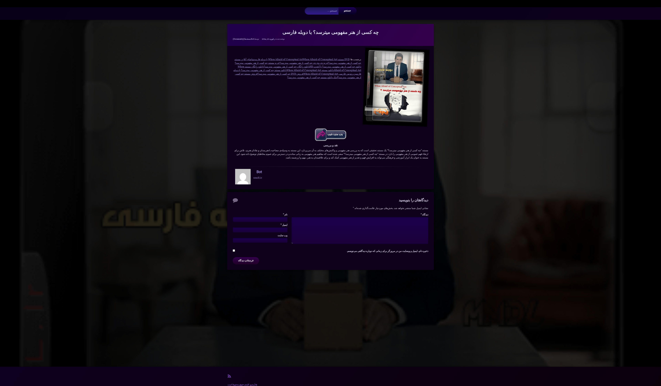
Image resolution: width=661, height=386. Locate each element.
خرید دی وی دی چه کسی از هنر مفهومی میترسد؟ (304, 63)
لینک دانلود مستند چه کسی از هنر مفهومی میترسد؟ (312, 77)
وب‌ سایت (282, 235)
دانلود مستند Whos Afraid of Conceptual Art (310, 70)
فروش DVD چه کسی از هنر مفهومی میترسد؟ (280, 74)
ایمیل (284, 225)
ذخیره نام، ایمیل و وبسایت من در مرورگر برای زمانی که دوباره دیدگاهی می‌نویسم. (387, 251)
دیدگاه (424, 214)
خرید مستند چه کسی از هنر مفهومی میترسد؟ (257, 63)
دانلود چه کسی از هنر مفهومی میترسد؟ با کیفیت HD (335, 66)
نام (285, 214)
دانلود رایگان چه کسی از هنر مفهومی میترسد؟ (286, 66)
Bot (252, 39)
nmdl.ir (257, 178)
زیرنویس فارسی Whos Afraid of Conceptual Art (329, 74)
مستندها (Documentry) (242, 39)
